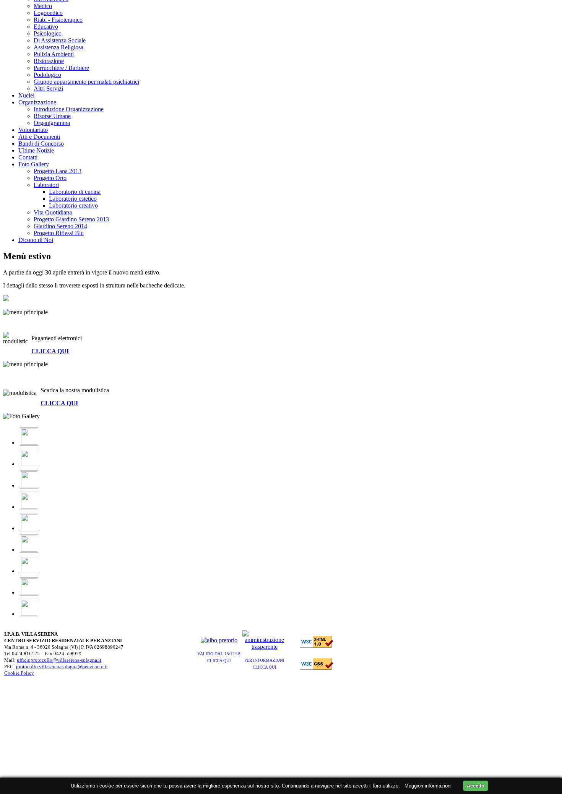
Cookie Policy (19, 673)
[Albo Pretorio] (219, 640)
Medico (43, 6)
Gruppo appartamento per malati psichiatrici (86, 81)
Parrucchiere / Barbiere (61, 68)
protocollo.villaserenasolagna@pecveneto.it (62, 666)
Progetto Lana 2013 (57, 171)
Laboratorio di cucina (75, 191)
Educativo (46, 26)
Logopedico (48, 13)
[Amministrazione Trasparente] (264, 646)
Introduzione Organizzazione (69, 109)
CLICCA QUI (50, 351)
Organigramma (52, 123)
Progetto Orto (50, 178)
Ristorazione (49, 61)
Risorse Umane (52, 116)
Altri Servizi (48, 88)
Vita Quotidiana (53, 212)
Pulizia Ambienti (54, 54)
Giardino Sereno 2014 (60, 226)
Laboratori (46, 185)
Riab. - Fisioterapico (58, 19)
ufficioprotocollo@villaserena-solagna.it (59, 660)
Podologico (47, 74)
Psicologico (48, 33)
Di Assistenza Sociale (60, 40)
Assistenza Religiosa (58, 47)
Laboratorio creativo (73, 205)
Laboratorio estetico (73, 198)
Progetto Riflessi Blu (59, 233)
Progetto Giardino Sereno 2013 (71, 219)
